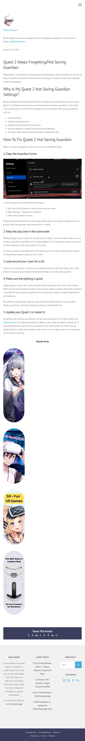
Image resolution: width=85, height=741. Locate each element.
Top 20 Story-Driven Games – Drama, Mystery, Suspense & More (42, 668)
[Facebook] (73, 680)
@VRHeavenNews (18, 41)
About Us (43, 736)
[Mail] (77, 680)
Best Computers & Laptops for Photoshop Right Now (42, 705)
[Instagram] (64, 680)
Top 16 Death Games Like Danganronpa (42, 694)
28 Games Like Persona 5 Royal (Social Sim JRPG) (42, 683)
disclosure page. (16, 704)
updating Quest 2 (10, 322)
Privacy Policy (34, 736)
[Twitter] (68, 680)
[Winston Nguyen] (42, 21)
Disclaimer (51, 736)
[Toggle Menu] (80, 5)
